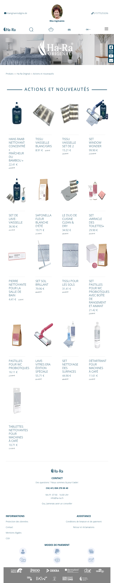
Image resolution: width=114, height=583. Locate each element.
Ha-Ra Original (23, 73)
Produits (10, 73)
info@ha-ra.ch (57, 498)
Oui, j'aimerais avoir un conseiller (57, 503)
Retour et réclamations (83, 527)
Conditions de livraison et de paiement (84, 521)
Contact (9, 527)
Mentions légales (14, 532)
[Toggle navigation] (106, 29)
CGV (8, 538)
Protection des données (17, 521)
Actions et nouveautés (43, 73)
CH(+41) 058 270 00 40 (57, 488)
